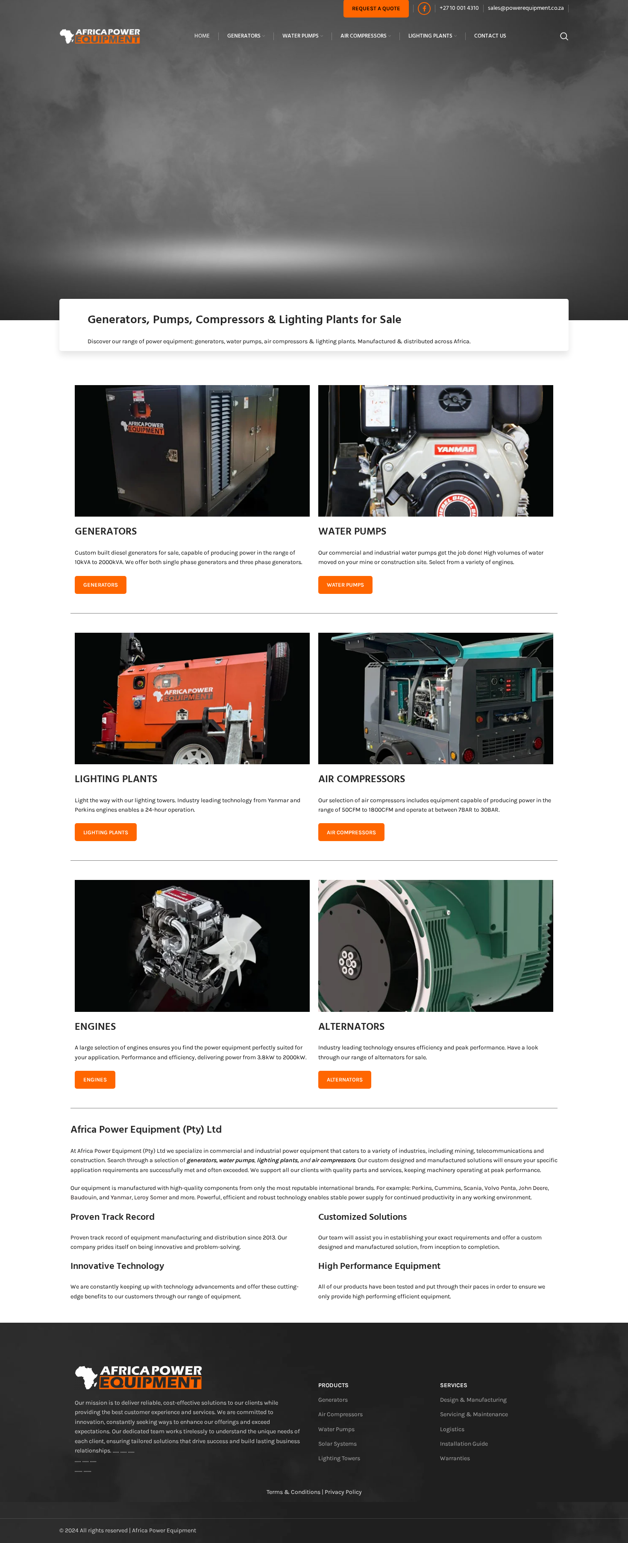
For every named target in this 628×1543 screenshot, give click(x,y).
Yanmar (121, 1197)
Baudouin (83, 1197)
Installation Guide (464, 1443)
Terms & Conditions (293, 1492)
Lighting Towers (339, 1458)
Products (333, 1385)
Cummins (447, 1188)
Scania (473, 1188)
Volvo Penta (500, 1188)
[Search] (564, 36)
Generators (333, 1399)
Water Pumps (336, 1429)
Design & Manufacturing (473, 1399)
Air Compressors (340, 1414)
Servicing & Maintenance (474, 1414)
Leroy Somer (150, 1197)
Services (453, 1385)
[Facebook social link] (424, 8)
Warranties (455, 1458)
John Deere (533, 1188)
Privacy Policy (343, 1492)
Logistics (452, 1429)
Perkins (422, 1188)
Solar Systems (337, 1443)
